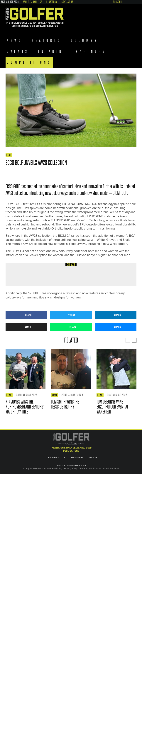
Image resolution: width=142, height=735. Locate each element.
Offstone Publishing (52, 468)
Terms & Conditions (89, 468)
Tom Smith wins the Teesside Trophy (65, 404)
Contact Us (67, 1)
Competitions (29, 62)
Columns (86, 41)
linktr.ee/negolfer (71, 465)
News (15, 41)
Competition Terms (109, 468)
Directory (51, 1)
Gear (8, 155)
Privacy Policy (70, 468)
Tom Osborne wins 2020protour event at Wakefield (112, 406)
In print (53, 51)
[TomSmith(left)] (71, 369)
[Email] (34, 173)
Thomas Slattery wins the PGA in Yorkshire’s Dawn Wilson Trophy (79, 276)
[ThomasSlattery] (18, 274)
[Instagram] (134, 1)
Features (48, 41)
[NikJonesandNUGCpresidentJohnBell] (25, 369)
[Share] (7, 173)
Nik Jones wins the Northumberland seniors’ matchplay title (25, 406)
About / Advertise (32, 1)
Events (18, 51)
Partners (93, 51)
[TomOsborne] (116, 369)
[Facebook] (127, 1)
